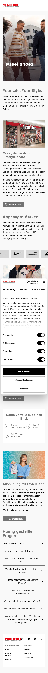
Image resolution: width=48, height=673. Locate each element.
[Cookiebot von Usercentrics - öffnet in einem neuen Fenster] (28, 282)
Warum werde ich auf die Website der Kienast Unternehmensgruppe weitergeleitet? (22, 619)
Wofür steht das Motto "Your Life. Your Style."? (22, 560)
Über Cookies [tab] (38, 289)
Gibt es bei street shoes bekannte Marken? (22, 581)
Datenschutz (28, 657)
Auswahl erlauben (24, 380)
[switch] (41, 343)
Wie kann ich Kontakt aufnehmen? (20, 609)
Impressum (28, 653)
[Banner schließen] (44, 282)
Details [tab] (23, 289)
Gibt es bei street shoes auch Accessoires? (22, 592)
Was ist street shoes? (14, 543)
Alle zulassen (24, 371)
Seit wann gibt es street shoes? (18, 551)
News (7, 650)
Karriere (8, 659)
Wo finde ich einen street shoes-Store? (22, 601)
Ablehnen (24, 388)
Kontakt (26, 650)
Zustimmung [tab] (9, 289)
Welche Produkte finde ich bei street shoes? (22, 571)
